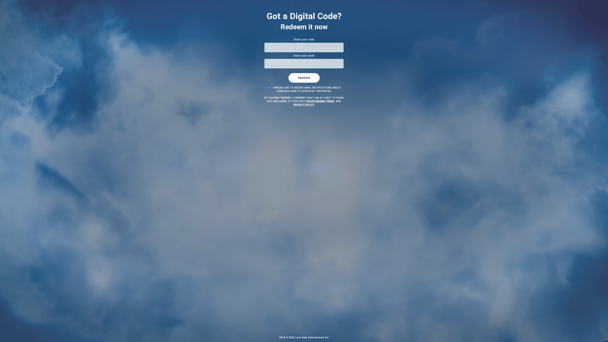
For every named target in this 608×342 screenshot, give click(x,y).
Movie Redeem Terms (320, 101)
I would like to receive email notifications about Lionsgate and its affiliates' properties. (306, 89)
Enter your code (304, 39)
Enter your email (304, 55)
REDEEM (304, 77)
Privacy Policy (303, 104)
